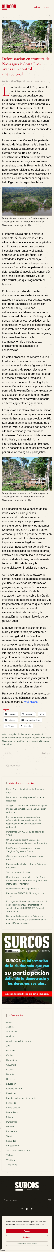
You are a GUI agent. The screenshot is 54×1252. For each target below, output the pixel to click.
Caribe (9, 1055)
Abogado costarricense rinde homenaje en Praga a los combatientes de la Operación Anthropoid (26, 809)
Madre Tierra (39, 81)
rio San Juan (19, 741)
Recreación (11, 1131)
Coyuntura (11, 1064)
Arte (8, 1045)
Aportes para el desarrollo (18, 1041)
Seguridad (11, 1140)
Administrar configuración (27, 1243)
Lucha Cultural (13, 1107)
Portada (36, 7)
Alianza (10, 1026)
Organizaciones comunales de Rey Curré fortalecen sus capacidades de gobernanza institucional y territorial (26, 880)
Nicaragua (7, 741)
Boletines (11, 1050)
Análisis (10, 1036)
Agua (8, 1022)
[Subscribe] (49, 1200)
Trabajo (9, 1155)
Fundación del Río (31, 737)
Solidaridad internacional (18, 1150)
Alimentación (12, 1031)
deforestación (37, 734)
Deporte (10, 1074)
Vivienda (10, 1160)
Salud (9, 1136)
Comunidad (11, 1060)
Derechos (10, 1079)
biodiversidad (23, 734)
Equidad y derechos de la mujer (21, 1098)
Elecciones (11, 1093)
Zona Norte (11, 1164)
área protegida (9, 734)
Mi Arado (10, 1117)
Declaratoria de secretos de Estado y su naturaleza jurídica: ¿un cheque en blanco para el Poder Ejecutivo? (26, 920)
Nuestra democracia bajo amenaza (22, 888)
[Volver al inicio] (9, 7)
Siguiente (46, 753)
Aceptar (27, 1231)
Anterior (8, 753)
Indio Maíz (46, 737)
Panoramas (11, 1121)
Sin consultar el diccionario (19, 872)
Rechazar (27, 1237)
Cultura (9, 1069)
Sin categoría (12, 1145)
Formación (11, 1102)
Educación (11, 1083)
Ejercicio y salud (14, 1088)
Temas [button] (46, 7)
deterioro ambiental (11, 737)
